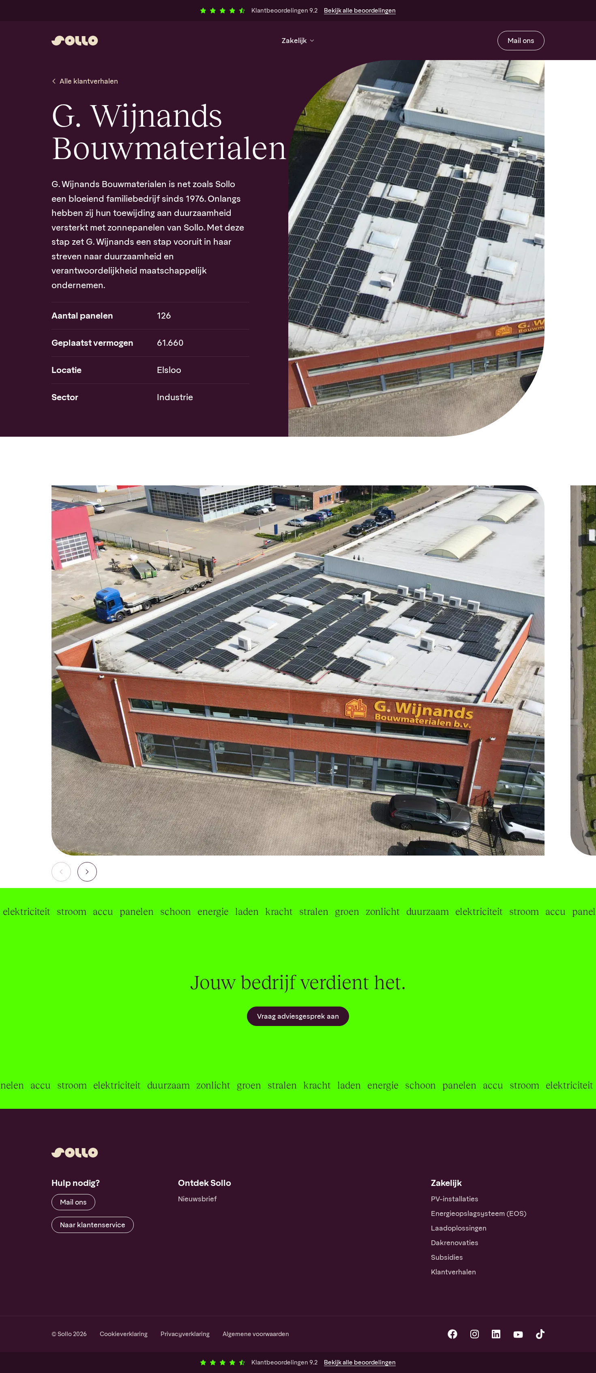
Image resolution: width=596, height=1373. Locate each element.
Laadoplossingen (459, 1228)
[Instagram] (474, 1334)
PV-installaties (454, 1199)
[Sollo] (74, 40)
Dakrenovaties (454, 1243)
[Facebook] (452, 1334)
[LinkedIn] (496, 1334)
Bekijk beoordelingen (360, 10)
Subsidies (447, 1257)
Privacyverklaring (185, 1334)
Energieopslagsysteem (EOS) (479, 1213)
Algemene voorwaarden (256, 1334)
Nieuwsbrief (197, 1199)
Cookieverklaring (124, 1334)
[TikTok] (540, 1334)
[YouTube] (518, 1334)
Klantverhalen (453, 1272)
